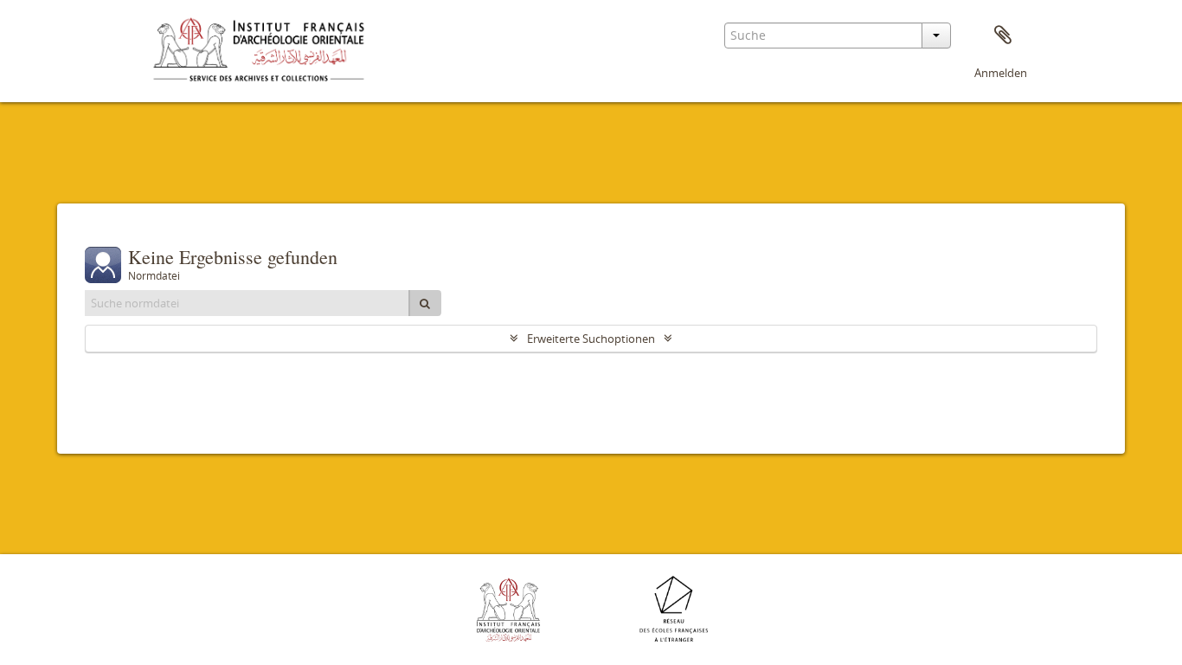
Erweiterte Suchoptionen (591, 338)
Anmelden (1000, 73)
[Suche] (424, 303)
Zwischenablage (1003, 35)
